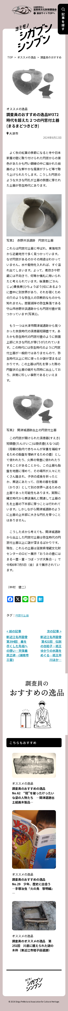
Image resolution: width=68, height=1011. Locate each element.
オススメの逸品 (26, 57)
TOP (10, 57)
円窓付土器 (22, 615)
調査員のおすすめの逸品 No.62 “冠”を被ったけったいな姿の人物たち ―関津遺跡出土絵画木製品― (33, 792)
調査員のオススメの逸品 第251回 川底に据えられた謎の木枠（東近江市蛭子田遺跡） (32, 943)
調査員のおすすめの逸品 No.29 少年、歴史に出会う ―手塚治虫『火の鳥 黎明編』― (33, 883)
